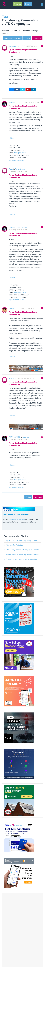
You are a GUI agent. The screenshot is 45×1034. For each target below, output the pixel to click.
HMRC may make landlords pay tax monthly (22, 549)
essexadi (12, 378)
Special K (12, 308)
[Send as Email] (11, 89)
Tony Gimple (20, 169)
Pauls (11, 169)
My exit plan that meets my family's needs (22, 540)
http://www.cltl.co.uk (16, 160)
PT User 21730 (15, 102)
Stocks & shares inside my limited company (22, 554)
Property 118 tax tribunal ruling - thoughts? (22, 559)
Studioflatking (14, 46)
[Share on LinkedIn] (33, 89)
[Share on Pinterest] (28, 89)
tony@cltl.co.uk (20, 152)
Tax (5, 16)
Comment (37, 38)
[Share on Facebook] (17, 89)
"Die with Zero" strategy (15, 545)
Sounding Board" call (17, 519)
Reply (12, 138)
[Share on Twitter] (22, 89)
